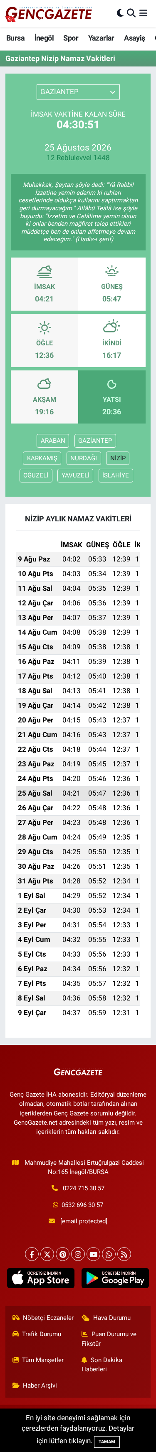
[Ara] (131, 13)
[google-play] (115, 1280)
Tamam (107, 1441)
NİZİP (118, 458)
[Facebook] (32, 1254)
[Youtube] (93, 1254)
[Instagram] (78, 1254)
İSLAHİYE (115, 475)
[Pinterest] (62, 1254)
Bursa (15, 37)
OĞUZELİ (35, 475)
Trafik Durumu (41, 1334)
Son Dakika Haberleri (102, 1364)
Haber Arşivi (40, 1385)
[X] (47, 1254)
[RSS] (124, 1254)
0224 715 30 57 (83, 1188)
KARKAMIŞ (42, 458)
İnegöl (44, 37)
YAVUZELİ (75, 475)
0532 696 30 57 (82, 1205)
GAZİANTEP (95, 440)
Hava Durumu (112, 1318)
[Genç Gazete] (49, 13)
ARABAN (53, 440)
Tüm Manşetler (43, 1360)
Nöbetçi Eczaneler (48, 1318)
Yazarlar (101, 37)
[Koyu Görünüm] (120, 13)
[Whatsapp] (109, 1254)
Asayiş (134, 37)
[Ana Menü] (143, 13)
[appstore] (41, 1280)
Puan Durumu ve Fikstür (109, 1338)
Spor (70, 37)
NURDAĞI (83, 458)
